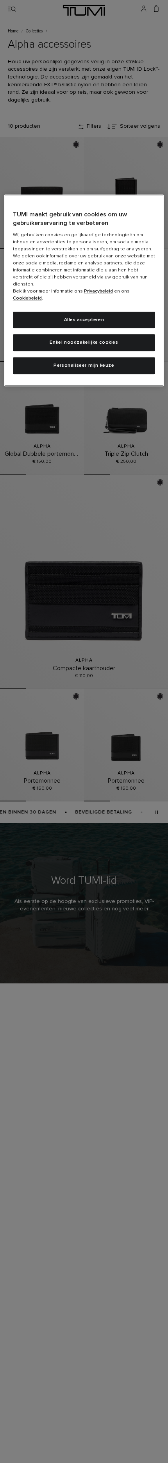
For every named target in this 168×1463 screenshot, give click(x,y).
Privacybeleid (98, 291)
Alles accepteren (84, 320)
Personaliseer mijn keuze (84, 365)
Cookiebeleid (27, 298)
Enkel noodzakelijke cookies (84, 343)
